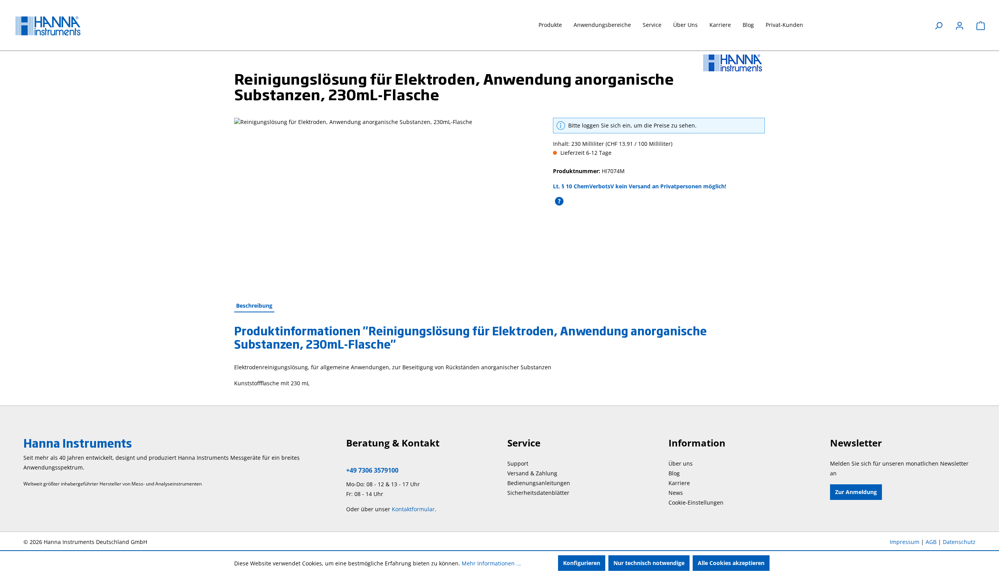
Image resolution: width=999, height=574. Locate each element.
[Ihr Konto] (959, 26)
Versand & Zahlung (532, 473)
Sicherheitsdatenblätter (538, 492)
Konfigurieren (581, 563)
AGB (931, 542)
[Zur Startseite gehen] (55, 25)
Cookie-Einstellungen (695, 502)
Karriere (679, 483)
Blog (674, 473)
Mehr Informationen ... (491, 563)
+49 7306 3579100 (372, 470)
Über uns (680, 463)
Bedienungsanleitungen (538, 483)
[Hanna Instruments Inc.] (733, 62)
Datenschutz (959, 542)
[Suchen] (938, 26)
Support (517, 463)
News (675, 492)
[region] (385, 201)
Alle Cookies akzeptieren (731, 563)
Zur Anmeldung (856, 492)
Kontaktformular (413, 509)
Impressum (904, 542)
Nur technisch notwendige (648, 563)
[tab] (254, 305)
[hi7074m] (385, 201)
